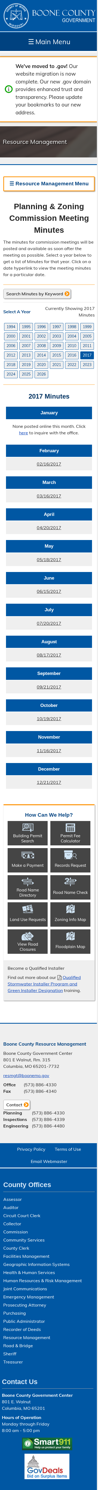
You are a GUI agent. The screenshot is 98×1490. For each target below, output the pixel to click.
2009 (56, 345)
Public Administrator (24, 1321)
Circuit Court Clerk (21, 1215)
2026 (41, 374)
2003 (56, 336)
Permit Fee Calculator (70, 838)
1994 (11, 326)
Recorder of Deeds (22, 1329)
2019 (26, 364)
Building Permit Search (27, 838)
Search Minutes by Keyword (34, 293)
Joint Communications (25, 1288)
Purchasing (14, 1313)
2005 (87, 336)
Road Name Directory (28, 892)
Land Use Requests (28, 919)
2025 (26, 374)
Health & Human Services (29, 1272)
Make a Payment (28, 865)
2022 (72, 364)
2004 (72, 336)
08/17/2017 (33, 656)
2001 (26, 336)
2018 (11, 364)
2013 (26, 355)
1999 (87, 326)
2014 (41, 355)
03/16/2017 (33, 497)
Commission (15, 1231)
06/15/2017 (33, 593)
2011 (87, 345)
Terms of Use (68, 1149)
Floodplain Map (70, 946)
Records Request (70, 865)
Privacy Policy (31, 1149)
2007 (26, 345)
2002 (41, 336)
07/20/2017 (33, 625)
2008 (41, 345)
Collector (12, 1223)
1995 (26, 326)
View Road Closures (27, 947)
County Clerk (16, 1248)
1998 (72, 326)
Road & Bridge (18, 1345)
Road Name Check (70, 892)
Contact (12, 1106)
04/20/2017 (33, 529)
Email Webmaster (49, 1161)
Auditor (11, 1207)
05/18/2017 (33, 561)
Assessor (12, 1199)
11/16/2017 (33, 752)
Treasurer (13, 1362)
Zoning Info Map (70, 919)
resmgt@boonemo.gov (26, 1075)
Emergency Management (28, 1297)
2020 (41, 364)
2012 (11, 355)
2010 (72, 345)
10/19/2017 (33, 720)
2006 (11, 345)
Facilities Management (26, 1256)
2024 (11, 374)
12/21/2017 (33, 784)
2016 (72, 355)
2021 (56, 364)
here (23, 432)
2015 (56, 355)
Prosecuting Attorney (24, 1305)
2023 (87, 364)
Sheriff (9, 1353)
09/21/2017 (33, 688)
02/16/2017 (33, 465)
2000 (11, 336)
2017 (87, 355)
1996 (41, 326)
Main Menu (49, 41)
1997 (56, 326)
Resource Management (26, 1337)
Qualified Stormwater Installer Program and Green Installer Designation (44, 984)
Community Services (24, 1240)
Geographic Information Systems (36, 1264)
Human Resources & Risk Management (42, 1280)
